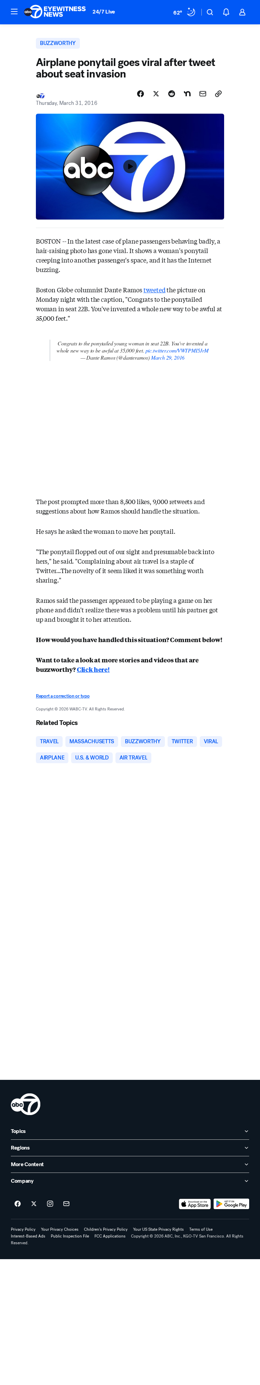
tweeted (155, 289)
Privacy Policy (23, 1229)
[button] (14, 11)
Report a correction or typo (62, 696)
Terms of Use (201, 1229)
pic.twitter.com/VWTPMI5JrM (177, 350)
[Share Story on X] (156, 93)
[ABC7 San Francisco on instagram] (50, 1204)
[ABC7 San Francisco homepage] (55, 12)
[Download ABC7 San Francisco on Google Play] (231, 1204)
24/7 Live (103, 11)
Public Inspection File (70, 1236)
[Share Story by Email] (203, 93)
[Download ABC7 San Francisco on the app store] (195, 1204)
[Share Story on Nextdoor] (187, 93)
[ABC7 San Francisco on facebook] (17, 1204)
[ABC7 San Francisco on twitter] (34, 1204)
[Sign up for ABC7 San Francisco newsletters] (66, 1204)
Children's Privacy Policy (106, 1229)
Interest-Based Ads (28, 1236)
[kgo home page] (25, 1104)
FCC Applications (110, 1236)
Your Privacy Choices (60, 1229)
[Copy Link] (218, 93)
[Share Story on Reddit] (171, 93)
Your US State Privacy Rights (158, 1229)
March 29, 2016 (168, 357)
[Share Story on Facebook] (140, 93)
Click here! (93, 669)
